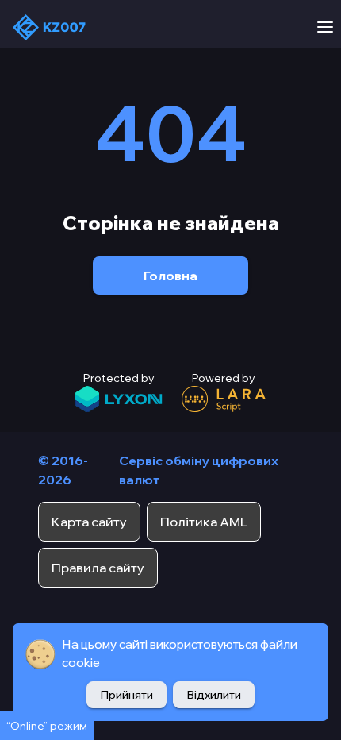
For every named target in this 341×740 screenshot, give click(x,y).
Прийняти (126, 695)
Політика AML (203, 522)
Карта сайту (89, 522)
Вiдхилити (213, 695)
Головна (170, 275)
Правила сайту (98, 568)
